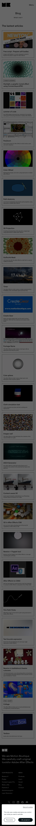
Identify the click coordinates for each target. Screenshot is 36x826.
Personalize (9, 820)
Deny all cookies (28, 807)
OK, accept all (25, 820)
